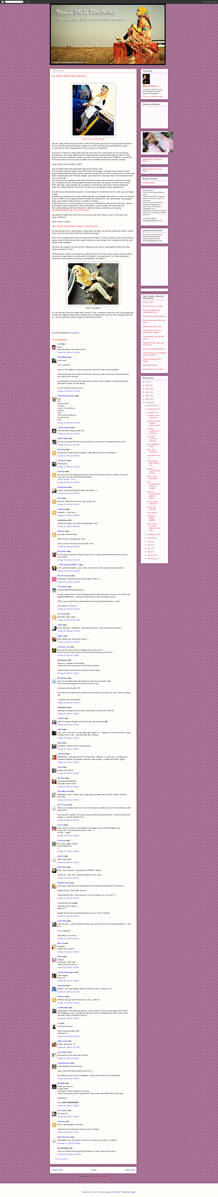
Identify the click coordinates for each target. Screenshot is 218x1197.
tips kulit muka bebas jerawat (154, 316)
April (150, 552)
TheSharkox (73, 606)
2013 (147, 392)
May (150, 548)
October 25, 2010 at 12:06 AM (68, 547)
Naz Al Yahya (63, 805)
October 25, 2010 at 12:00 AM (68, 526)
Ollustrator (116, 1192)
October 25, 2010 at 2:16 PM (68, 1018)
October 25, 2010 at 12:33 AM (68, 571)
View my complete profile (153, 96)
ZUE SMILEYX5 (64, 791)
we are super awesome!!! (152, 502)
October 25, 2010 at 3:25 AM (68, 836)
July (149, 541)
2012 (147, 396)
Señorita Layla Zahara (66, 396)
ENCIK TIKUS (63, 438)
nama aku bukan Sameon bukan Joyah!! (153, 423)
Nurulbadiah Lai (152, 86)
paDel (60, 743)
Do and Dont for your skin (153, 306)
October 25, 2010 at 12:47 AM (68, 620)
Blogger (132, 1192)
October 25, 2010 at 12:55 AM (68, 642)
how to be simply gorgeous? (154, 349)
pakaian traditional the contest (153, 471)
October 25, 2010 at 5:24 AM (68, 952)
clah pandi (62, 840)
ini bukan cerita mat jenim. (153, 416)
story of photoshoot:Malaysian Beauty (153, 495)
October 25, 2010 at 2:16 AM (68, 738)
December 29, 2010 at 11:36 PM (69, 1154)
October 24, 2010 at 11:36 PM (68, 456)
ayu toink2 (62, 614)
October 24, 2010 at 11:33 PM (68, 423)
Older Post (130, 1170)
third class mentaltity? (152, 451)
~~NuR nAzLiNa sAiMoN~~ (68, 565)
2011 (147, 399)
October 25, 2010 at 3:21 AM (68, 820)
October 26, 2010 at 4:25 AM (68, 1079)
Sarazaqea (62, 986)
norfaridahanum (64, 1063)
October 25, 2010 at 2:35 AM (68, 749)
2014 (147, 389)
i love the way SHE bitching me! (153, 463)
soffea (60, 729)
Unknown (61, 471)
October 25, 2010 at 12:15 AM (68, 560)
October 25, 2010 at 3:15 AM (68, 800)
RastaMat (61, 1083)
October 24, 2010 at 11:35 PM (68, 445)
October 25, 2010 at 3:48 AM (68, 851)
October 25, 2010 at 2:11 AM (68, 725)
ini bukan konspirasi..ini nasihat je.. (153, 431)
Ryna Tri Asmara (64, 576)
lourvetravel (62, 460)
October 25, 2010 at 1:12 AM (68, 655)
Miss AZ (61, 943)
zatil (59, 344)
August (151, 538)
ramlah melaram (64, 427)
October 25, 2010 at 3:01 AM (68, 773)
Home (94, 1170)
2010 (147, 403)
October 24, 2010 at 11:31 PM (68, 391)
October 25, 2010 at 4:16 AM (68, 878)
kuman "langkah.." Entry (66, 479)
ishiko (60, 625)
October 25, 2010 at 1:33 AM (68, 673)
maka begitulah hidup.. (153, 445)
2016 (147, 382)
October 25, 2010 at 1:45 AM (68, 703)
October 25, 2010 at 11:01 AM (68, 992)
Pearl (60, 498)
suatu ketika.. (152, 513)
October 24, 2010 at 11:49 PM (68, 493)
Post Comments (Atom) (98, 1176)
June (150, 545)
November (152, 409)
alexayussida (63, 487)
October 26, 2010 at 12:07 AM (68, 1047)
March (150, 555)
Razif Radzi (62, 551)
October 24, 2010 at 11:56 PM (68, 515)
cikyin (60, 767)
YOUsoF (61, 718)
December (152, 406)
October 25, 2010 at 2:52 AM (68, 762)
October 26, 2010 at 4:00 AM (68, 1058)
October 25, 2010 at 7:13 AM (68, 981)
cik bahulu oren (64, 647)
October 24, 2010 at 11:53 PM (68, 504)
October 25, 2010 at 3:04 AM (68, 787)
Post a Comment (61, 1159)
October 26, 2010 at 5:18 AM (68, 1106)
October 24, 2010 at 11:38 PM (68, 467)
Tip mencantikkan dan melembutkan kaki (151, 311)
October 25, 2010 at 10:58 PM (68, 1036)
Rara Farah (62, 867)
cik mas (61, 825)
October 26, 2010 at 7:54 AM (68, 1117)
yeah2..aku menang (151, 508)
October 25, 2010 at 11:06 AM (68, 1003)
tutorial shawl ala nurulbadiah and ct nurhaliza (154, 354)
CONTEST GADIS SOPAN (151, 518)
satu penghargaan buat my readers (153, 485)
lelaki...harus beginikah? (152, 477)
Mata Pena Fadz (64, 1137)
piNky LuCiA (62, 1041)
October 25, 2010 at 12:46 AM (68, 609)
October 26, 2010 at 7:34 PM (68, 1132)
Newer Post (57, 1170)
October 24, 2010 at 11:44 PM (68, 482)
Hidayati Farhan (64, 883)
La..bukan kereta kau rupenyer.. (152, 438)
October (151, 412)
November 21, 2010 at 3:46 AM (69, 1143)
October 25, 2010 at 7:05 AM (68, 967)
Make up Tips (148, 302)
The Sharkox (62, 587)
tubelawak (61, 509)
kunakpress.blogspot (66, 972)
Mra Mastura (62, 678)
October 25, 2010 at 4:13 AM (68, 862)
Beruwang (61, 449)
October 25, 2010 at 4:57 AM (68, 898)
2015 (147, 385)
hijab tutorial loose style (152, 326)
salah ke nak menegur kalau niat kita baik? (153, 527)
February (151, 559)
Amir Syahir (62, 1110)
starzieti (61, 856)
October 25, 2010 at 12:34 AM (68, 582)
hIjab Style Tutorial (150, 365)
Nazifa (60, 957)
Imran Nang (62, 921)
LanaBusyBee (63, 1007)
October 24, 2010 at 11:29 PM (68, 352)
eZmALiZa (61, 754)
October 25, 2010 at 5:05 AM (68, 939)
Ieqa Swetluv (62, 1052)
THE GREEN (62, 357)
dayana (60, 636)
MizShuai (61, 778)
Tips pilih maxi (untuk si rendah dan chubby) (152, 331)
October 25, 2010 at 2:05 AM (68, 714)
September (152, 534)
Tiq (59, 1023)
